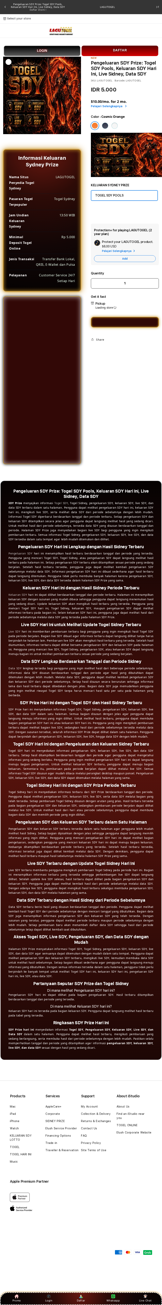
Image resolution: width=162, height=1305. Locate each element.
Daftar (81, 1300)
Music (14, 1161)
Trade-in (51, 1143)
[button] (8, 30)
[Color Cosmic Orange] (95, 126)
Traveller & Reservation (62, 1150)
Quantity (97, 273)
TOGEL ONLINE (127, 1125)
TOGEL (15, 1147)
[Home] (60, 31)
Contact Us (89, 1128)
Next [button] (157, 7)
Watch (14, 1128)
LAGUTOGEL (107, 7)
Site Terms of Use (93, 1150)
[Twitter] (100, 349)
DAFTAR (120, 50)
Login (49, 1300)
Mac (13, 1106)
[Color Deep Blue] (105, 126)
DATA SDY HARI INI (108, 209)
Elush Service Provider (61, 1128)
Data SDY (15, 668)
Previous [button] (5, 7)
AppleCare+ (53, 1106)
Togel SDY (61, 503)
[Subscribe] (70, 1250)
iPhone (15, 1121)
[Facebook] (93, 349)
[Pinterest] (106, 349)
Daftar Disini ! (38, 9)
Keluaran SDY (17, 595)
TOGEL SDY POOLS (109, 195)
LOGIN (42, 50)
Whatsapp (113, 1300)
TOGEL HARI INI (20, 1154)
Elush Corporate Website (134, 1132)
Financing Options (58, 1135)
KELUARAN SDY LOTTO (21, 1137)
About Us (123, 1106)
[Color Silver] (114, 126)
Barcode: (120, 80)
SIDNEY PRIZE (55, 1121)
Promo (16, 1300)
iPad (13, 1113)
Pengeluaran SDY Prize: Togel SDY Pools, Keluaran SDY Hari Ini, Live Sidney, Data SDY (38, 7)
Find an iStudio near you (131, 1116)
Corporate (52, 1113)
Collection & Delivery (96, 1113)
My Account (89, 1106)
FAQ (84, 1135)
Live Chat (145, 1300)
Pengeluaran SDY (20, 553)
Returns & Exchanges (96, 1121)
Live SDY (14, 631)
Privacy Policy (91, 1143)
